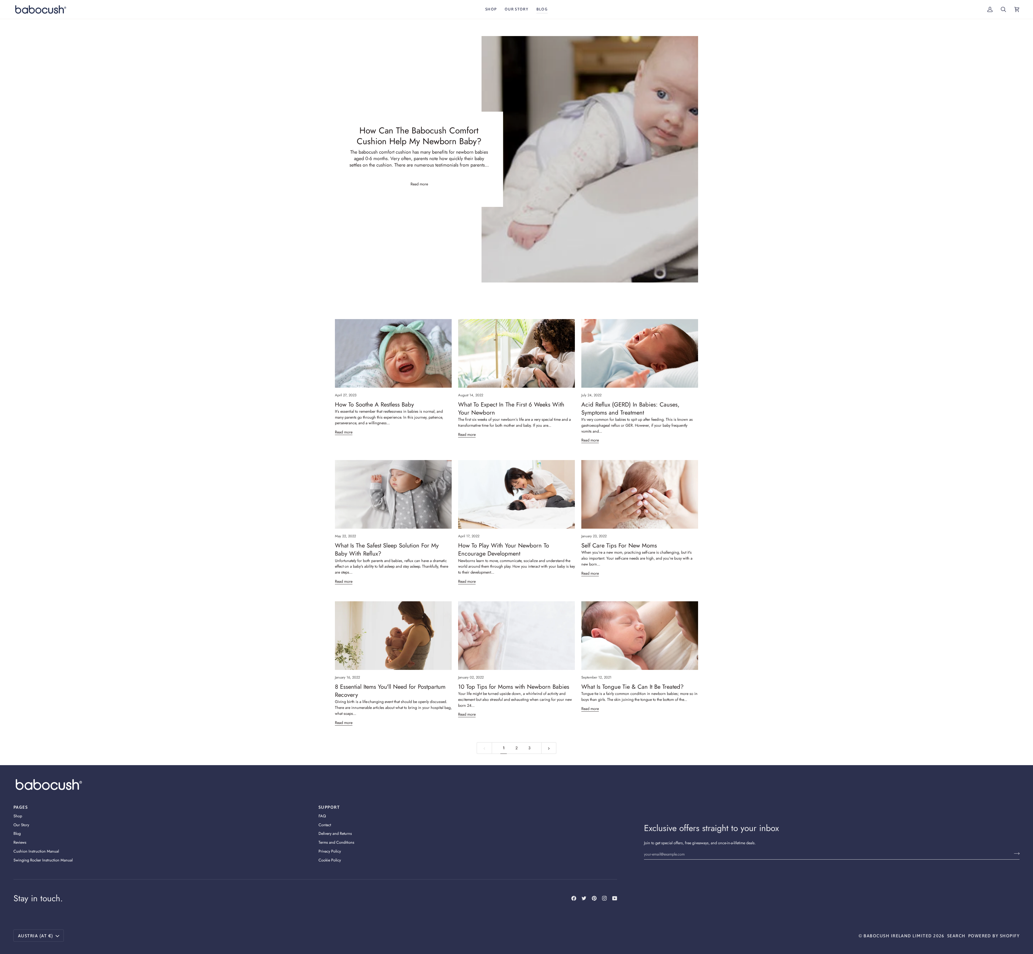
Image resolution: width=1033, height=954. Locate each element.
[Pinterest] (594, 898)
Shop (17, 816)
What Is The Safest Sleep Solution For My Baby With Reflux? (387, 549)
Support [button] (329, 807)
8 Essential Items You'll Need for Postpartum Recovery (390, 690)
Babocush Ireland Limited (898, 935)
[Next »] (549, 748)
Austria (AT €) (35, 935)
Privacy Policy (330, 851)
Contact (325, 825)
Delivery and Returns (335, 833)
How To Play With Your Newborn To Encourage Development (503, 549)
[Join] (1015, 853)
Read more (419, 184)
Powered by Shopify (994, 935)
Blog (17, 833)
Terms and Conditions (336, 842)
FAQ (322, 816)
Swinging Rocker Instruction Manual (43, 860)
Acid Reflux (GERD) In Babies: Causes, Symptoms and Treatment (630, 408)
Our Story (21, 825)
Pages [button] (20, 807)
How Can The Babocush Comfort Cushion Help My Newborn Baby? (419, 135)
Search (956, 935)
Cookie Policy (330, 860)
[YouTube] (614, 898)
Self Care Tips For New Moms (619, 545)
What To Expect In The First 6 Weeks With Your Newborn (511, 408)
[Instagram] (604, 898)
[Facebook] (573, 898)
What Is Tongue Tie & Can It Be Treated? (632, 686)
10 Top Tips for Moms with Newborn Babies (513, 686)
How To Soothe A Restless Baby (374, 404)
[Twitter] (584, 898)
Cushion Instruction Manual (36, 851)
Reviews (19, 842)
